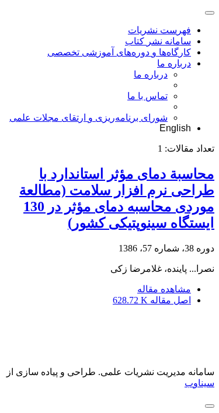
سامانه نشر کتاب (158, 41)
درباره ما (174, 63)
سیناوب (199, 383)
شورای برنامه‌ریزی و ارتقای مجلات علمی (88, 118)
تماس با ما (147, 96)
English (175, 128)
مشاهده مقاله (164, 289)
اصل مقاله (152, 300)
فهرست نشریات (159, 30)
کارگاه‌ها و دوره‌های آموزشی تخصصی (119, 52)
